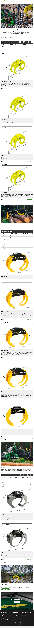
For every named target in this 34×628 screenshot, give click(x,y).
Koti (1, 2)
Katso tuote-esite (5, 589)
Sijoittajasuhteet (15, 615)
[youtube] (5, 619)
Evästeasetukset (22, 622)
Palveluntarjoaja (11, 622)
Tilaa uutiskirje (24, 615)
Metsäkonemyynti (6, 620)
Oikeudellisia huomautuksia (19, 620)
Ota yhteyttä (17, 601)
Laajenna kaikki (29, 88)
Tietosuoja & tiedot (28, 620)
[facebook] (1, 619)
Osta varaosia (3, 615)
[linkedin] (7, 619)
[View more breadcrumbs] (2, 2)
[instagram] (3, 619)
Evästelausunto (12, 620)
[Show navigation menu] (2, 1)
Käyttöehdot (17, 622)
